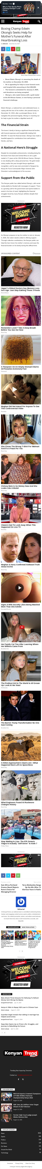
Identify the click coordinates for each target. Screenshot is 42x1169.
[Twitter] (8, 49)
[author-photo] (21, 902)
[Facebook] (3, 49)
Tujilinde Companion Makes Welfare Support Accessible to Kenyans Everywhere (21, 943)
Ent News (4, 1146)
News (3, 1133)
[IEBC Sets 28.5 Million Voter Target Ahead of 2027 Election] (6, 1108)
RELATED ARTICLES (13, 927)
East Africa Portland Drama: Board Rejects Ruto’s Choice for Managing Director (10, 888)
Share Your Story (30, 1163)
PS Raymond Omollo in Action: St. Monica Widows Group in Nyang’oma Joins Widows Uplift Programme (34, 944)
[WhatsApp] (18, 49)
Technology (4, 1153)
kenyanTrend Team (7, 1002)
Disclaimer (10, 1163)
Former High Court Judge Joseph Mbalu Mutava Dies (25, 1116)
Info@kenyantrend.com (25, 1075)
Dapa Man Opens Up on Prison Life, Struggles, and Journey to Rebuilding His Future (19, 1025)
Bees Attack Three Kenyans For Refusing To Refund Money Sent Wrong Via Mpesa (20, 999)
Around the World (6, 1149)
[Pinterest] (13, 49)
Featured (4, 939)
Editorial (5, 43)
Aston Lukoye (5, 1010)
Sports (3, 1136)
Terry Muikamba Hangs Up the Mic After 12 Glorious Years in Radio (31, 887)
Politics (3, 1140)
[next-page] (22, 951)
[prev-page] (20, 951)
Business (4, 1143)
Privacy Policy (19, 1163)
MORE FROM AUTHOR (28, 927)
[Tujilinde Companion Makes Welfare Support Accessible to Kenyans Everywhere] (21, 935)
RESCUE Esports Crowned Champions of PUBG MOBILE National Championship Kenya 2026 (7, 944)
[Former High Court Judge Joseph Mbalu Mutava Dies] (6, 1118)
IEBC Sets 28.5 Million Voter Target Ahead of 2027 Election (26, 1106)
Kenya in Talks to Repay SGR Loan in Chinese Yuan (19, 1007)
